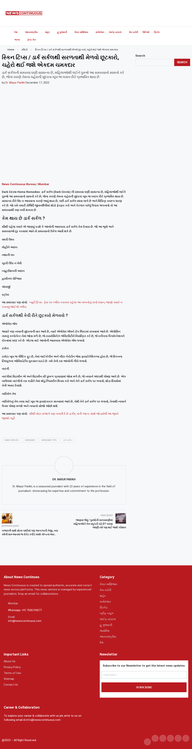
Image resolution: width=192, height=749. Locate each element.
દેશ (15, 32)
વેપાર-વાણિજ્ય (81, 32)
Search (140, 55)
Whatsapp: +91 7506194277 (25, 610)
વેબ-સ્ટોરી (133, 32)
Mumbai (43, 184)
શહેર (47, 32)
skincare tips (49, 440)
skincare (30, 440)
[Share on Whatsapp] (34, 174)
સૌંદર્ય (25, 49)
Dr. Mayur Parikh (15, 82)
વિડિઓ (146, 32)
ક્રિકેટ (157, 32)
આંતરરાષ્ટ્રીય (31, 32)
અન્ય (17, 39)
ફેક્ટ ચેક (31, 39)
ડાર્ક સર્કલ (67, 440)
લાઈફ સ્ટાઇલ (115, 32)
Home (11, 49)
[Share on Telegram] (43, 174)
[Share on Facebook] (16, 174)
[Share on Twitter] (25, 174)
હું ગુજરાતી (62, 32)
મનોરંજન (100, 32)
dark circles (11, 440)
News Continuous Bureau (19, 184)
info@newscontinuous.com (24, 620)
